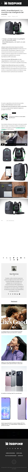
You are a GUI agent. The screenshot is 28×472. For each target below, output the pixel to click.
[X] (10, 448)
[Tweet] (6, 257)
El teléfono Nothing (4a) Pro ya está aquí (11, 393)
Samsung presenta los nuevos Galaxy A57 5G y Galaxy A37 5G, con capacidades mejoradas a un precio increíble (13, 424)
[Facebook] (7, 448)
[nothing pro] (14, 378)
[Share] (3, 257)
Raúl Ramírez (4, 16)
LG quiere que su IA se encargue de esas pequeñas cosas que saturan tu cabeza (11, 332)
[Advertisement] (14, 87)
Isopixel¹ (14, 468)
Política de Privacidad (10, 455)
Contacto (20, 455)
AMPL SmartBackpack (10, 220)
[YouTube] (18, 448)
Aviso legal (19, 453)
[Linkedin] (20, 448)
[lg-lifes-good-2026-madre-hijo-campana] (14, 317)
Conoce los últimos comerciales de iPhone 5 (17, 117)
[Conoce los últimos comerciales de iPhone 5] (4, 117)
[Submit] (17, 257)
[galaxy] (14, 408)
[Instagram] (12, 448)
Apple (10, 114)
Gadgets (9, 16)
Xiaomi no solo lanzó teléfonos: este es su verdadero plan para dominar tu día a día (11, 363)
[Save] (20, 257)
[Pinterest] (15, 448)
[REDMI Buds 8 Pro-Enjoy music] (14, 348)
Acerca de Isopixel (10, 453)
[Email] (24, 257)
